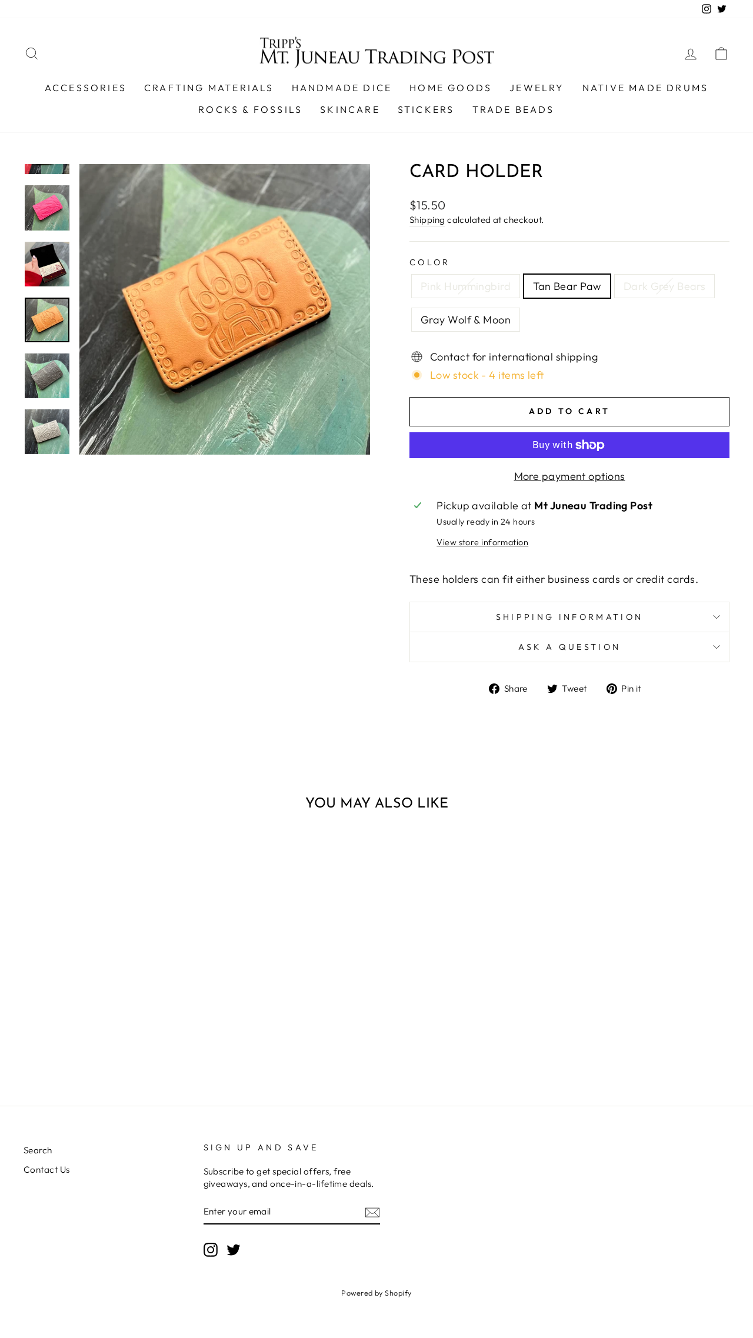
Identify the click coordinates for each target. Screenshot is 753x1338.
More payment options (569, 476)
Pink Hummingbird (466, 286)
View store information (482, 542)
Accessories (85, 88)
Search (38, 1150)
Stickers (426, 109)
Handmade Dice (342, 88)
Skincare (350, 109)
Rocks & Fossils (250, 109)
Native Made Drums (645, 88)
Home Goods (450, 88)
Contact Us (47, 1169)
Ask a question (569, 647)
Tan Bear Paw (567, 286)
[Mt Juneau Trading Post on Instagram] (211, 1249)
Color (430, 262)
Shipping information (569, 617)
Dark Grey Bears (665, 286)
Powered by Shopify (376, 1292)
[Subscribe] (372, 1212)
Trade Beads (513, 109)
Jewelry (536, 88)
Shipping (427, 219)
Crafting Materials (209, 88)
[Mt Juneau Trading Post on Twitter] (233, 1249)
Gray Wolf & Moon (466, 319)
